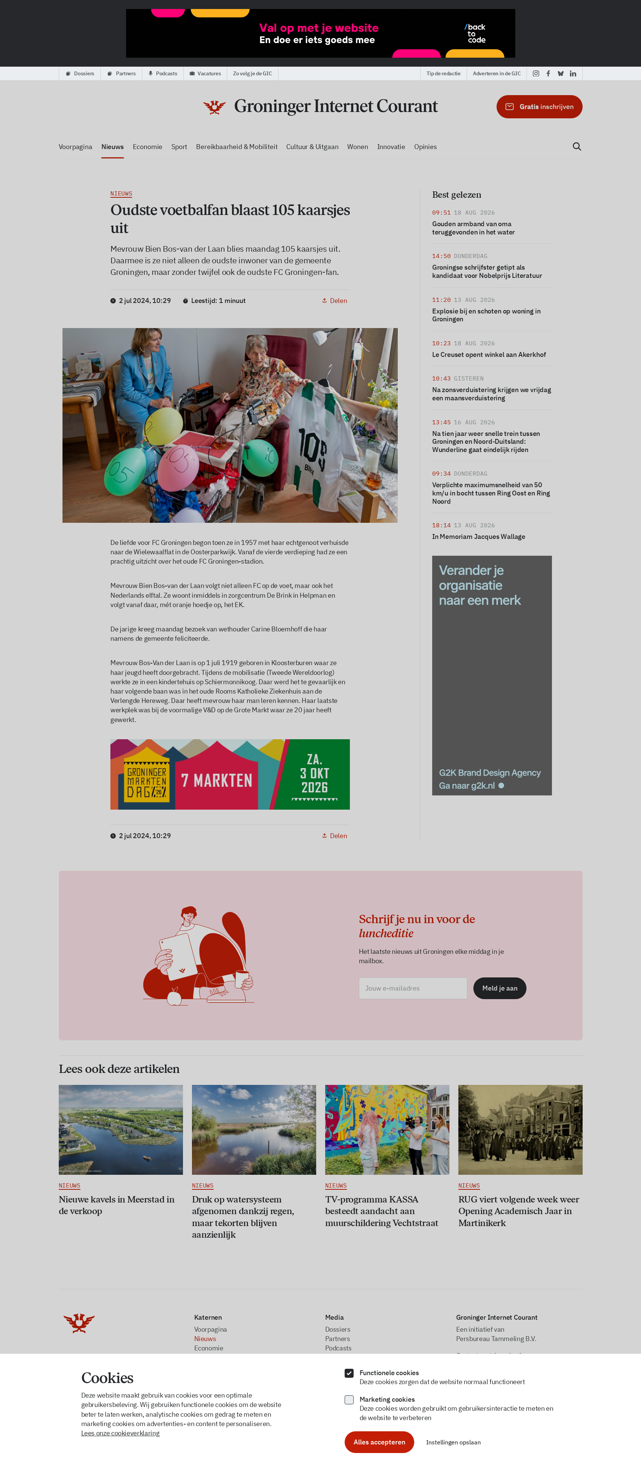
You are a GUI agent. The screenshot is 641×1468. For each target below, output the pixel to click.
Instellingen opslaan (453, 1442)
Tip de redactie (444, 73)
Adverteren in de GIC (497, 73)
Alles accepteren (379, 1442)
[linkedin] (573, 73)
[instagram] (536, 73)
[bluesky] (561, 73)
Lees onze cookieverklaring (120, 1433)
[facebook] (548, 73)
